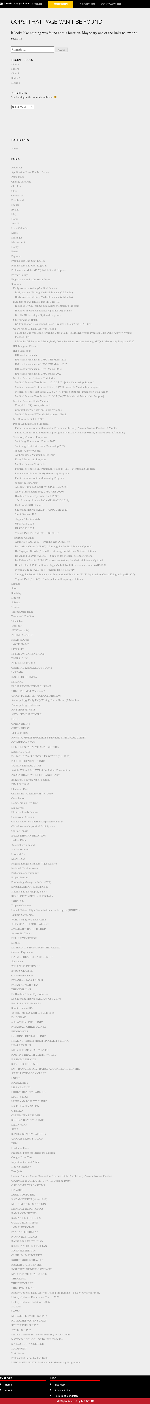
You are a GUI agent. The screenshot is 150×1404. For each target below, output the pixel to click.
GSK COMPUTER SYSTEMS (28, 1185)
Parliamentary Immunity (25, 873)
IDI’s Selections (22, 350)
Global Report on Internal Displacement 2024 (37, 821)
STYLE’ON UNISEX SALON (28, 653)
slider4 (15, 68)
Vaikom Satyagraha (22, 914)
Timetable (17, 621)
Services (16, 284)
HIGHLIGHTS (19, 1082)
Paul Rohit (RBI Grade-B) (29, 505)
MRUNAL (17, 681)
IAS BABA (17, 672)
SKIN (14, 1129)
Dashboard (17, 200)
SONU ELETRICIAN (23, 1250)
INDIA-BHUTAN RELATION (28, 835)
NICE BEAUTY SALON (25, 1106)
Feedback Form (20, 1148)
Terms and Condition (23, 616)
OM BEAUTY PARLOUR (26, 1115)
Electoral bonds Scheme (25, 812)
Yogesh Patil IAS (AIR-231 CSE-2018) (37, 533)
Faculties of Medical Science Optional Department (43, 310)
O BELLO (17, 1110)
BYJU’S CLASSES (22, 970)
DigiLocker (17, 807)
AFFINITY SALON (22, 635)
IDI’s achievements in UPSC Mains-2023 (38, 373)
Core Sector (18, 798)
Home (37, 4)
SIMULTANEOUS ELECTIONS (29, 886)
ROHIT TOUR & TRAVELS (27, 1260)
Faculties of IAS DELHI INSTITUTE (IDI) (37, 301)
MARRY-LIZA (19, 1096)
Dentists (15, 942)
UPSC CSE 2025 (24, 528)
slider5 (15, 64)
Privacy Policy (19, 275)
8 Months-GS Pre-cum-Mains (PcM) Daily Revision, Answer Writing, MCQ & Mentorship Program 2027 (74, 341)
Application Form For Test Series (30, 172)
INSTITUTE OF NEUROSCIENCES (31, 1269)
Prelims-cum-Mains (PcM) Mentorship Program (42, 473)
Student (15, 597)
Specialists (17, 961)
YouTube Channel (23, 537)
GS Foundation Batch (25, 320)
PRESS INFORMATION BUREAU (31, 686)
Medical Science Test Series (30, 464)
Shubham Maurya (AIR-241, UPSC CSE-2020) (41, 509)
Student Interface (21, 1166)
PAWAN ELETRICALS (24, 1236)
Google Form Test (21, 1157)
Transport (16, 625)
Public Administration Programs (31, 423)
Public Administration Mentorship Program (39, 478)
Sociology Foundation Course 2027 (35, 441)
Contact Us (111, 4)
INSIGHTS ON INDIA (24, 677)
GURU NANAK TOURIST (26, 1255)
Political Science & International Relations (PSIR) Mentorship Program (55, 468)
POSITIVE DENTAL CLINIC (28, 761)
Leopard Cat (18, 854)
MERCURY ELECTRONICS (27, 1208)
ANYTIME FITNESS (23, 709)
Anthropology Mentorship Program (35, 454)
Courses (61, 4)
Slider (14, 148)
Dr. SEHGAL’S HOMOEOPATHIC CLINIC (36, 947)
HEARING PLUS (21, 1045)
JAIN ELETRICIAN (22, 1227)
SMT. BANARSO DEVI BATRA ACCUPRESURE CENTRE (45, 1068)
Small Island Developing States (29, 891)
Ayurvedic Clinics (21, 933)
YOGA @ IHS (19, 733)
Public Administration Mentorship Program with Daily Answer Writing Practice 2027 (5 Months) (70, 432)
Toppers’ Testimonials (25, 482)
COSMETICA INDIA (23, 742)
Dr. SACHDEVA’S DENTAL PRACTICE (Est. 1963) (40, 756)
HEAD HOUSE (20, 639)
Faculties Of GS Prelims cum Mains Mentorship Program (47, 305)
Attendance (17, 176)
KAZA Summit (20, 849)
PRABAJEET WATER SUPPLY (29, 1320)
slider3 (15, 73)
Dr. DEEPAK (18, 1017)
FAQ (13, 214)
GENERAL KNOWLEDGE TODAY (31, 667)
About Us (87, 4)
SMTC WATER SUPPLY (25, 1325)
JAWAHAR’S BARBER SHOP (28, 929)
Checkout (16, 186)
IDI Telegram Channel (26, 346)
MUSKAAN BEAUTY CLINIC (29, 1101)
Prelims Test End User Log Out (29, 265)
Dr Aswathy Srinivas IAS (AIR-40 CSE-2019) (43, 500)
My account (18, 242)
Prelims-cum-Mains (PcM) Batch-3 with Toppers (38, 270)
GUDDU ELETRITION (24, 1222)
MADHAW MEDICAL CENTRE (29, 1050)
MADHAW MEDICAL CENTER (29, 1274)
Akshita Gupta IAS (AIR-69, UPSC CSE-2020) (41, 486)
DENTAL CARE (20, 751)
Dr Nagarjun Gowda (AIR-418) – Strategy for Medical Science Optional (56, 551)
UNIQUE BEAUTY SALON (27, 1138)
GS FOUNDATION (22, 975)
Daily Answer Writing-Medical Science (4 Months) (44, 297)
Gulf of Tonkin (19, 830)
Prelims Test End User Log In (28, 260)
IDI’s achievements (26, 355)
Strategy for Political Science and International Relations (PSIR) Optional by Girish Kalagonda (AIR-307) (75, 574)
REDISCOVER (19, 1031)
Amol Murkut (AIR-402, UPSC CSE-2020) (39, 491)
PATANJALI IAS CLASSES (27, 980)
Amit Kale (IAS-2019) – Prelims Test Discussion (42, 541)
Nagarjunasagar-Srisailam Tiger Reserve (34, 863)
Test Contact (18, 1353)
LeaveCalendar (19, 228)
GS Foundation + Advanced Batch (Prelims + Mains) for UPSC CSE (53, 324)
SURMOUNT (19, 1348)
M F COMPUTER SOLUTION (28, 1204)
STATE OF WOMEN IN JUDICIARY (32, 896)
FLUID (15, 719)
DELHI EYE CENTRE (24, 938)
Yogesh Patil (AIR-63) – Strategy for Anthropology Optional (49, 579)
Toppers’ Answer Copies (27, 450)
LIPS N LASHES (21, 1087)
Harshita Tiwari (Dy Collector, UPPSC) (37, 496)
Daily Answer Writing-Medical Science (35, 288)
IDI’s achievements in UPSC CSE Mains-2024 (41, 359)
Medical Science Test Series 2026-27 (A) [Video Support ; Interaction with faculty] (62, 391)
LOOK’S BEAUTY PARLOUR (28, 1092)
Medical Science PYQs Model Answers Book (41, 414)
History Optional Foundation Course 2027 (35, 1297)
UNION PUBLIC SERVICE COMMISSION (36, 695)
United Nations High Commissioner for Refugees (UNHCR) (45, 910)
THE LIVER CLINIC (23, 1288)
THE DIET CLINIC (22, 1283)
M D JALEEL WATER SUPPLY (29, 1315)
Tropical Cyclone (21, 905)
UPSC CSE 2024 (24, 523)
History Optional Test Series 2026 (30, 1302)
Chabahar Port (19, 789)
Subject (15, 602)
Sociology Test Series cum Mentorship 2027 (40, 446)
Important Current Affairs (25, 1162)
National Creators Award (25, 868)
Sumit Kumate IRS (25, 514)
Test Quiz (16, 1171)
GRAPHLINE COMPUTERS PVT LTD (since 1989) (41, 1180)
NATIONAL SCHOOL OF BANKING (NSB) (37, 1339)
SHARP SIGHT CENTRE (25, 1064)
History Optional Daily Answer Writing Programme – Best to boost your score (55, 1292)
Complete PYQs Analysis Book (33, 405)
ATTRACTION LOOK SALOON (30, 924)
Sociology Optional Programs (30, 437)
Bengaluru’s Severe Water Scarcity (30, 779)
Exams (15, 209)
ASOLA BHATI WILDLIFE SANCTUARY (35, 775)
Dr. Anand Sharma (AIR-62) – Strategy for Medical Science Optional (54, 555)
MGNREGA (18, 858)
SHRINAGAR (19, 1124)
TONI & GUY (19, 658)
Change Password (21, 181)
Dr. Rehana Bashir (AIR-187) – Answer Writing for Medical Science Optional (59, 560)
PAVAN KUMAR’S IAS (24, 984)
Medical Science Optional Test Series (34, 378)
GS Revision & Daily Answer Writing (34, 328)
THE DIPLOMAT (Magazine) (28, 691)
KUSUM (16, 1306)
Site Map (16, 593)
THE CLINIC (19, 1278)
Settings (15, 583)
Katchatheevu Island (23, 845)
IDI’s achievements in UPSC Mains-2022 (38, 369)
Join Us (15, 223)
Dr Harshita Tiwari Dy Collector (29, 994)
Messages (16, 237)
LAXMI (15, 1311)
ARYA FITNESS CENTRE (26, 714)
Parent (14, 251)
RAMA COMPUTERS (24, 1213)
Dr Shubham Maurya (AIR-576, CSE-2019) (36, 998)
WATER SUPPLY (21, 1330)
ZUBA (15, 1143)
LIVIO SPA (17, 649)
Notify (15, 247)
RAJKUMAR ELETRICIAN (27, 1241)
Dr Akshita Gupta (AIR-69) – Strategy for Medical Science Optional (53, 546)
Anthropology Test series (25, 705)
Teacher (15, 607)
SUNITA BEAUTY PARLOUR (28, 1134)
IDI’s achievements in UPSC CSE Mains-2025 (41, 364)
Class (14, 191)
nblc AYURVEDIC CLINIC (27, 1022)
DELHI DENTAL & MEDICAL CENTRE (35, 747)
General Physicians (22, 952)
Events (15, 204)
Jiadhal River (18, 840)
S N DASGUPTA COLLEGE (27, 1343)
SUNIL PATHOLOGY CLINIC (28, 1073)
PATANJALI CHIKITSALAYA (28, 1026)
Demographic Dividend (24, 803)
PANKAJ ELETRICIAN (25, 1232)
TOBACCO (17, 901)
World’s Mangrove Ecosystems (28, 919)
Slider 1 (15, 82)
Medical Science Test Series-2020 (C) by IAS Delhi (40, 1334)
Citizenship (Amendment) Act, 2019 (32, 793)
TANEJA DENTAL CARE (26, 765)
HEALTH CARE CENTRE (26, 1264)
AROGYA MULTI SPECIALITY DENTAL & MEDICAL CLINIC (48, 737)
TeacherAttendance (22, 611)
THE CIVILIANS (21, 989)
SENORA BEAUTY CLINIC (27, 1120)
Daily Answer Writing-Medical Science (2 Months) (44, 292)
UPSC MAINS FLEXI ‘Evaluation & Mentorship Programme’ (46, 1362)
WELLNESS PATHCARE (25, 966)
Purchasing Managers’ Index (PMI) (31, 882)
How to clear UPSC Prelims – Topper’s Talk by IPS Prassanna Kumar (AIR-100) (60, 565)
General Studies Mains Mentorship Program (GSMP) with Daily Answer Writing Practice (61, 1176)
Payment (16, 256)
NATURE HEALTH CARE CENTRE (32, 956)
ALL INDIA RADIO (23, 663)
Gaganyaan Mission (22, 817)
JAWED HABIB (20, 644)
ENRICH (16, 1078)
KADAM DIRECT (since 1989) (29, 1199)
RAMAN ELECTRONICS (26, 1218)
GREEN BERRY (20, 723)
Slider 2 (15, 78)
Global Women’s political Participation (33, 826)
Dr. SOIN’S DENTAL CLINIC (28, 1036)
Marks (14, 232)
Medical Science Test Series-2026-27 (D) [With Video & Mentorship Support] (59, 396)
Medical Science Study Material (31, 401)
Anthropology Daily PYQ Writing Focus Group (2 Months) (45, 700)
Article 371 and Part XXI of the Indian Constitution (40, 770)
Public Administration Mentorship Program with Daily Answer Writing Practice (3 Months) (66, 428)
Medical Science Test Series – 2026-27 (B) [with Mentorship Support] (54, 382)
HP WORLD (18, 1190)
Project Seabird (20, 877)
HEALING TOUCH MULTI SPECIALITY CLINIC (40, 1040)
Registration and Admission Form (30, 279)
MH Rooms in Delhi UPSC (28, 419)
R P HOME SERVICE (23, 1059)
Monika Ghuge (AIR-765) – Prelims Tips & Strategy (45, 569)
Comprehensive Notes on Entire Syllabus (38, 409)
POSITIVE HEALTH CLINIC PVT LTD (34, 1054)
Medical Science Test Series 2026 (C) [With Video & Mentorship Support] (57, 387)
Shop (14, 588)
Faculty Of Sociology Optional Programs (38, 315)
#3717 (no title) (20, 630)
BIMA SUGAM (20, 784)
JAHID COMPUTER (23, 1194)
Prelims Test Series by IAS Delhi (29, 1358)
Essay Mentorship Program (30, 459)
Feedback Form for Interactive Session (33, 1152)
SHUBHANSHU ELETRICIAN (29, 1246)
